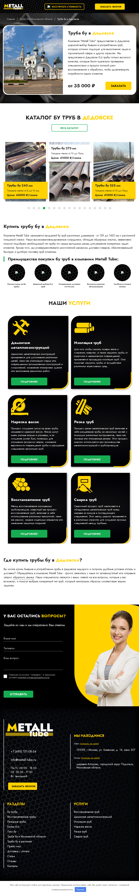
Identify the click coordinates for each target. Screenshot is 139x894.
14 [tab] (95, 208)
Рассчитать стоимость (66, 6)
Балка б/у (13, 827)
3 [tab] (39, 208)
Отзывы (11, 861)
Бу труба (12, 812)
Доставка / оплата (18, 851)
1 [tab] (29, 208)
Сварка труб (81, 836)
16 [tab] (105, 208)
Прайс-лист (14, 846)
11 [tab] (79, 208)
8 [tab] (64, 208)
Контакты (12, 866)
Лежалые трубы (16, 822)
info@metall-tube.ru (23, 760)
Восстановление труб (87, 812)
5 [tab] (49, 208)
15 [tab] (100, 208)
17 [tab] (110, 208)
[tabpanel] (25, 171)
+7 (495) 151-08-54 (23, 751)
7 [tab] (59, 208)
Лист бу (11, 832)
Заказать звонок (110, 6)
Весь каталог (69, 128)
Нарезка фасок (83, 827)
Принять (80, 889)
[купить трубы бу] (13, 9)
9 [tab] (69, 208)
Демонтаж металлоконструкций (93, 817)
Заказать (118, 86)
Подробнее (29, 382)
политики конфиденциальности (33, 677)
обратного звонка (23, 577)
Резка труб (80, 832)
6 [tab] (54, 208)
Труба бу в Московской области (26, 836)
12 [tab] (84, 208)
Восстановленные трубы (21, 817)
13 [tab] (90, 208)
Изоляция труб (83, 822)
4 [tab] (44, 208)
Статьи (11, 856)
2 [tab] (34, 208)
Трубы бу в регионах (19, 841)
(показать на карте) (89, 743)
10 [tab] (74, 208)
